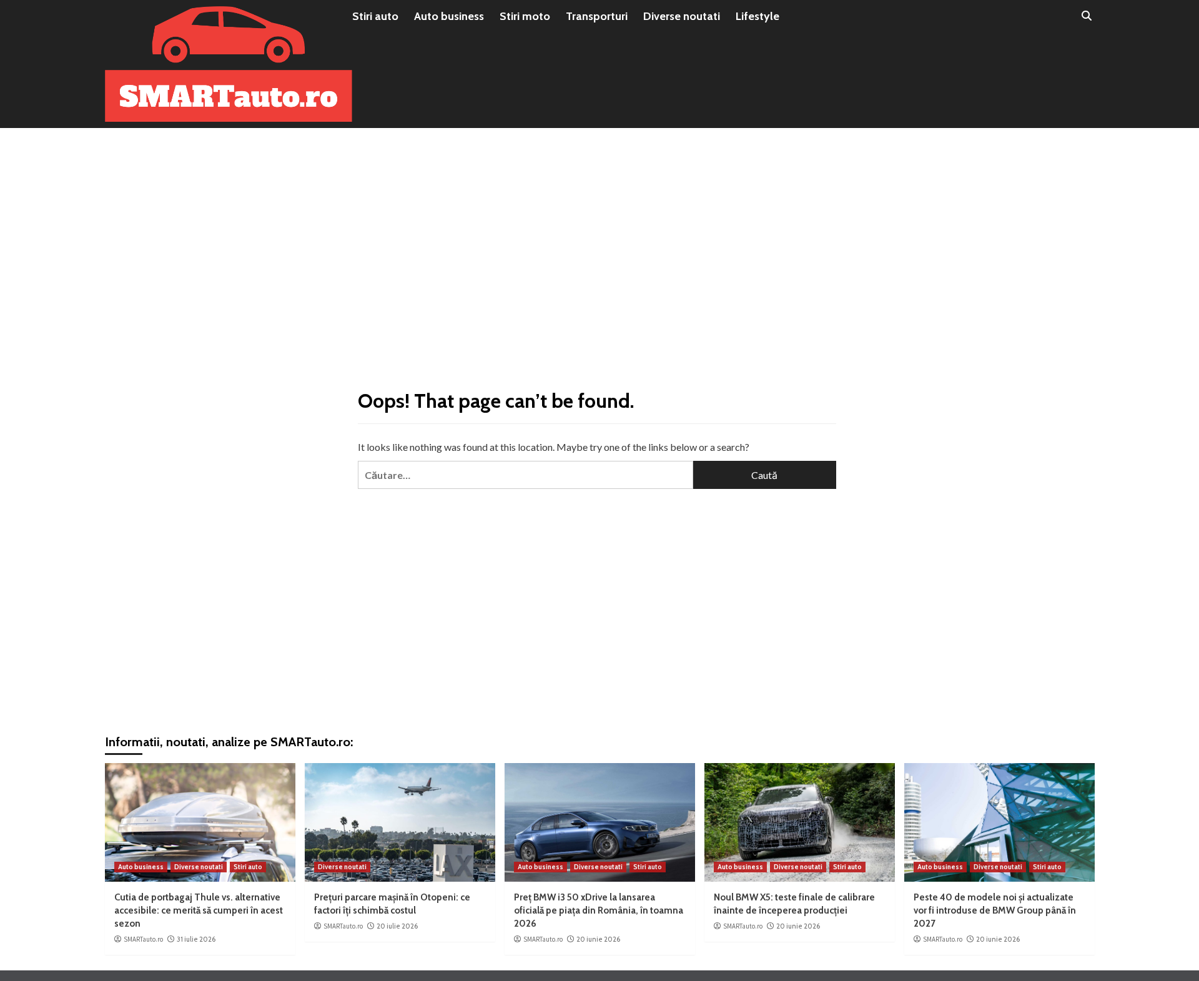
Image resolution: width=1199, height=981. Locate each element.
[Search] (1087, 16)
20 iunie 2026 (598, 939)
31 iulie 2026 (196, 939)
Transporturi (597, 16)
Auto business (449, 16)
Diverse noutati (681, 16)
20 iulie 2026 (397, 926)
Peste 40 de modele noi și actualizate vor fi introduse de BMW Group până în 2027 (995, 910)
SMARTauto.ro (143, 939)
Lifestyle (757, 16)
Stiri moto (525, 16)
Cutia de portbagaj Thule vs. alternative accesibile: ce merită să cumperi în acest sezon (198, 910)
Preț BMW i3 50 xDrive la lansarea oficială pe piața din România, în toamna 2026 (598, 910)
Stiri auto (375, 16)
